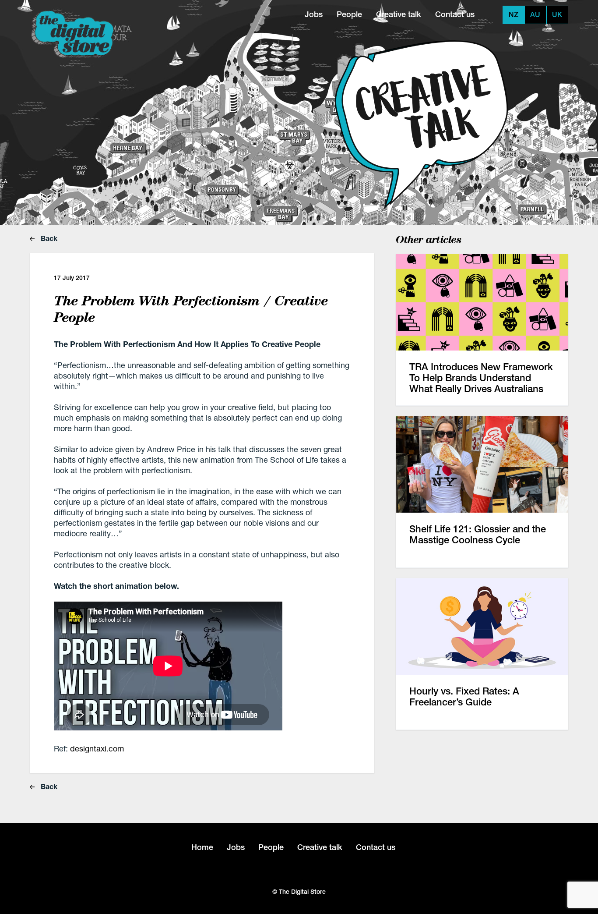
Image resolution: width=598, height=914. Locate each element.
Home (202, 847)
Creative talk (398, 14)
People (349, 14)
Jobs (314, 14)
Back (48, 238)
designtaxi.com (97, 748)
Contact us (455, 14)
